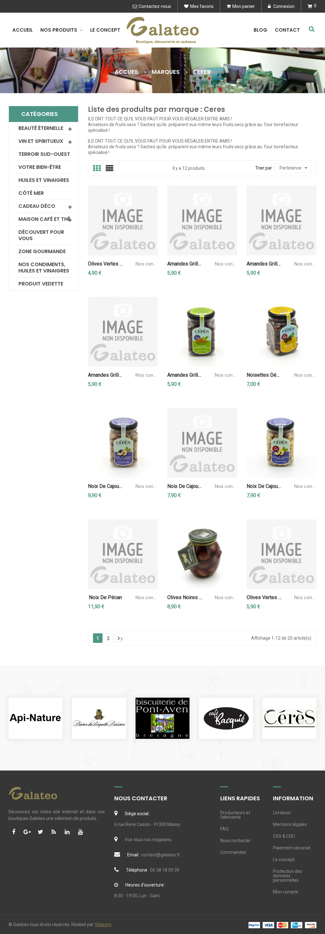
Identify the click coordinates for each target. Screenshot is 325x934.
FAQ (224, 829)
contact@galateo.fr (160, 854)
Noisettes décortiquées (264, 375)
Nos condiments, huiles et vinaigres (43, 267)
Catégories (39, 114)
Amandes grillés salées (105, 375)
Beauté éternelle (40, 128)
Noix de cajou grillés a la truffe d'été (105, 486)
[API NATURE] (36, 718)
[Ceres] (289, 718)
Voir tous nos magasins (148, 839)
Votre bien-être (39, 167)
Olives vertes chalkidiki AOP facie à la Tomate (264, 597)
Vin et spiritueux (40, 141)
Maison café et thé (44, 219)
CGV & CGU (284, 836)
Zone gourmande (42, 251)
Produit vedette (40, 283)
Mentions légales (290, 824)
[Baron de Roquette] (99, 718)
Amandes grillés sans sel (184, 375)
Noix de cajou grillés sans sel (264, 486)
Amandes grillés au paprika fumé (264, 264)
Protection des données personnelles (287, 875)
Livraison (282, 812)
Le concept (284, 859)
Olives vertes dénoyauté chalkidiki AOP (105, 264)
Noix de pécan (105, 597)
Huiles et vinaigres (43, 180)
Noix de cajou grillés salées (184, 486)
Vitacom (103, 924)
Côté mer (31, 193)
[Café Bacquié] (226, 718)
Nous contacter (235, 840)
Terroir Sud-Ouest (44, 154)
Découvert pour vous (41, 235)
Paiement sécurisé (291, 848)
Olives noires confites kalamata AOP (184, 597)
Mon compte (285, 892)
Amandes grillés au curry (184, 264)
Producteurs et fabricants (235, 814)
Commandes (233, 852)
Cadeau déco (36, 206)
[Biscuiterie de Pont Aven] (162, 718)
